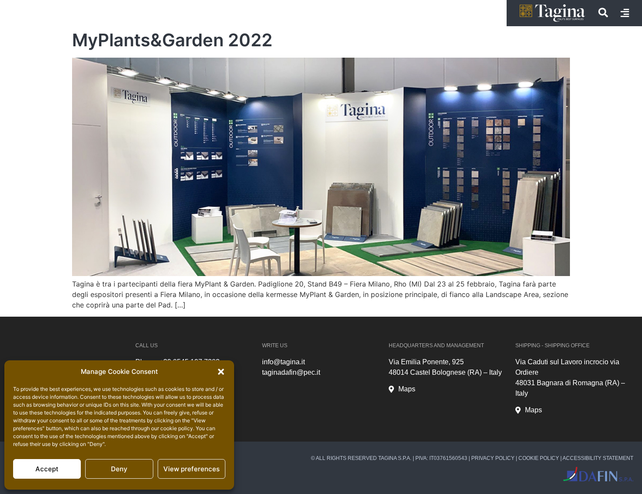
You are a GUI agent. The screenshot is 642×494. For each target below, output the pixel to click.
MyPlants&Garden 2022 (172, 40)
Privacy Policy (492, 458)
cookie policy (176, 428)
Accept (47, 469)
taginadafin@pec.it (291, 372)
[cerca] (603, 12)
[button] (221, 371)
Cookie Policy (538, 458)
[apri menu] (625, 13)
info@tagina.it (283, 362)
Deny (119, 469)
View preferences (191, 469)
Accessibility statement (598, 458)
